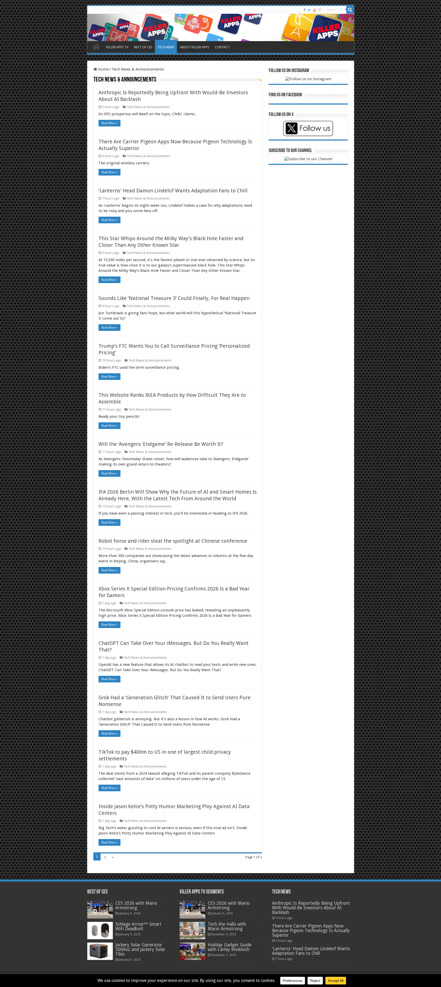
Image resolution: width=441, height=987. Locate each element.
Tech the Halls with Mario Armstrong (227, 926)
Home (103, 69)
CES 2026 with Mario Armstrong (136, 905)
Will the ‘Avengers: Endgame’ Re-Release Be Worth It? (161, 444)
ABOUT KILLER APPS (194, 47)
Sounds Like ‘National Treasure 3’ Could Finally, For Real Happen (174, 298)
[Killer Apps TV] (220, 27)
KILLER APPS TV (117, 47)
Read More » (109, 123)
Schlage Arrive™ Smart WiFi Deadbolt (138, 926)
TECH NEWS (165, 47)
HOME (96, 46)
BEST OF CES (143, 47)
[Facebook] (304, 10)
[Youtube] (314, 10)
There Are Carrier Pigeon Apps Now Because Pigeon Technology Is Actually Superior (311, 930)
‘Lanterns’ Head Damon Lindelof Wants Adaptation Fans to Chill (173, 191)
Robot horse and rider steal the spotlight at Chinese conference (173, 541)
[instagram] (319, 10)
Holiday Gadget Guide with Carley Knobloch (229, 947)
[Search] (350, 10)
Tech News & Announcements (148, 107)
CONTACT (222, 47)
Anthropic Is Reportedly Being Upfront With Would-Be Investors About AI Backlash (311, 908)
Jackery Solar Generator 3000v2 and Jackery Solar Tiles (140, 949)
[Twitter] (309, 10)
